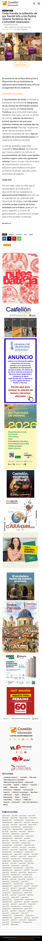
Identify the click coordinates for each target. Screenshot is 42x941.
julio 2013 (27, 917)
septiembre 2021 (7, 854)
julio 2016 (5, 895)
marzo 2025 (22, 824)
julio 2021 (27, 854)
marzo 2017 (22, 888)
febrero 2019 (32, 872)
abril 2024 (31, 831)
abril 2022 (5, 849)
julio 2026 (15, 815)
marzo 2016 (5, 897)
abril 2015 (14, 904)
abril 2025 (14, 824)
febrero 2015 (32, 904)
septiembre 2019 (7, 870)
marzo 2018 (5, 881)
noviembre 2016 (27, 890)
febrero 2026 (23, 818)
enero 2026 (32, 818)
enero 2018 (24, 881)
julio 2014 (5, 911)
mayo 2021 (5, 856)
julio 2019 (27, 870)
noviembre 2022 (7, 845)
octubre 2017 (29, 883)
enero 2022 (32, 849)
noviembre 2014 (27, 906)
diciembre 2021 (6, 852)
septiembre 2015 (7, 901)
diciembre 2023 (7, 836)
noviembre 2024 (28, 827)
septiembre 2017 (7, 886)
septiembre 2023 (7, 838)
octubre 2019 (29, 867)
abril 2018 (30, 879)
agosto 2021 (18, 854)
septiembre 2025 (7, 822)
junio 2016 (13, 895)
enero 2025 (5, 827)
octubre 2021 (29, 852)
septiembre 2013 (7, 917)
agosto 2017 (18, 886)
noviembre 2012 (27, 922)
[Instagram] (18, 739)
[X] (9, 238)
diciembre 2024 (16, 827)
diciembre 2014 (15, 906)
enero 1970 (5, 924)
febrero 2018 (15, 881)
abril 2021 (14, 856)
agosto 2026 (6, 815)
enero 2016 (24, 897)
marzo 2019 (22, 872)
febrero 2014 (15, 913)
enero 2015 (5, 906)
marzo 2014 (5, 913)
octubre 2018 (6, 877)
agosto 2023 (18, 838)
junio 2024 (13, 831)
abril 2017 (14, 888)
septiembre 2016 (17, 892)
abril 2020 (31, 863)
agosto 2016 (28, 892)
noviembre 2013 (18, 915)
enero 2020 (24, 865)
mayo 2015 (5, 904)
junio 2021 (35, 854)
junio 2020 (13, 863)
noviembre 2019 (18, 867)
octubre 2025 (29, 820)
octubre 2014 (6, 908)
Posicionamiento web (27, 939)
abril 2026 (5, 818)
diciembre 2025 (7, 820)
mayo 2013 (5, 920)
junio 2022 (23, 847)
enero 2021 (5, 858)
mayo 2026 (31, 815)
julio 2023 (27, 838)
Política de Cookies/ (14, 939)
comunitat (19, 234)
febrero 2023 (6, 843)
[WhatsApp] (19, 238)
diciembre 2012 (15, 922)
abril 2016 (30, 895)
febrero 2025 (32, 824)
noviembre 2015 (18, 899)
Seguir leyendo (21, 65)
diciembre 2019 (6, 867)
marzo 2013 (22, 920)
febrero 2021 (32, 856)
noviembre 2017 (18, 883)
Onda (11, 10)
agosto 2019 (18, 870)
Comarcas (5, 10)
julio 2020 (5, 863)
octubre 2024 (6, 829)
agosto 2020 (28, 861)
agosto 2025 (18, 822)
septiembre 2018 (17, 877)
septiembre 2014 (17, 908)
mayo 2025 (5, 824)
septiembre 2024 (17, 829)
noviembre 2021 (18, 852)
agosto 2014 (28, 908)
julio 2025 (27, 822)
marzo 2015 (22, 904)
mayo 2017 (5, 888)
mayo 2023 (14, 840)
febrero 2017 (32, 888)
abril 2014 (30, 911)
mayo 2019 (5, 872)
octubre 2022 (18, 845)
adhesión (11, 234)
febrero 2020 (15, 865)
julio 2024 (5, 831)
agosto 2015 (18, 901)
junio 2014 (13, 911)
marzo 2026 (13, 818)
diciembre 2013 (7, 915)
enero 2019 (5, 874)
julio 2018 (5, 879)
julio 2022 (15, 847)
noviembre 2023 (19, 836)
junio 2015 (35, 901)
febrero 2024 (15, 833)
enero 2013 (5, 922)
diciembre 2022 (25, 843)
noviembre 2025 (18, 820)
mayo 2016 (21, 895)
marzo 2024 (5, 833)
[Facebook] (4, 238)
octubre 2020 (6, 861)
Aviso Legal (21, 937)
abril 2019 (14, 872)
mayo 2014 (22, 911)
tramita (31, 234)
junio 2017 (35, 886)
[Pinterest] (14, 238)
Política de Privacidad (32, 937)
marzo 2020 (5, 865)
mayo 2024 (22, 831)
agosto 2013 (18, 917)
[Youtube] (23, 739)
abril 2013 (14, 920)
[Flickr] (27, 739)
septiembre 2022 (29, 845)
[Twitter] (14, 739)
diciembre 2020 (15, 858)
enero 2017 (5, 890)
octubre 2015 (29, 899)
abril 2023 (23, 840)
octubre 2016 (6, 892)
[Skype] (31, 739)
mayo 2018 (21, 879)
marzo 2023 (31, 840)
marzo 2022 (13, 849)
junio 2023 (5, 840)
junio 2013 (35, 917)
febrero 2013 (32, 920)
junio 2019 (35, 870)
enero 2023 (15, 843)
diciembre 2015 (6, 899)
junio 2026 (23, 815)
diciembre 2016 (15, 890)
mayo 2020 (22, 863)
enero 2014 (24, 913)
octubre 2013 (29, 915)
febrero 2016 (15, 897)
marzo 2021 (22, 856)
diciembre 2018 (15, 874)
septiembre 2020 (17, 861)
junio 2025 (35, 822)
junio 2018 (13, 879)
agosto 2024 (28, 829)
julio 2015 (27, 901)
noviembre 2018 (27, 874)
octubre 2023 (30, 836)
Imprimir (7, 245)
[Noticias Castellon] (10, 3)
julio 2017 (27, 886)
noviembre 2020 (27, 858)
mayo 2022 (31, 847)
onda (25, 234)
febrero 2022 (23, 849)
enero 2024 (24, 833)
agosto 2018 (28, 877)
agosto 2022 (6, 847)
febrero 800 (14, 924)
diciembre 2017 (6, 883)
